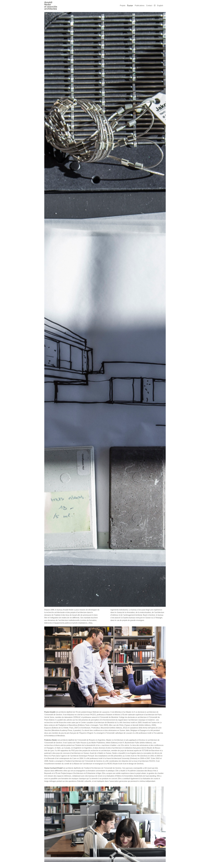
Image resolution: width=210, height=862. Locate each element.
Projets (122, 5)
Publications (139, 5)
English (160, 5)
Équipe (130, 5)
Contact (149, 5)
